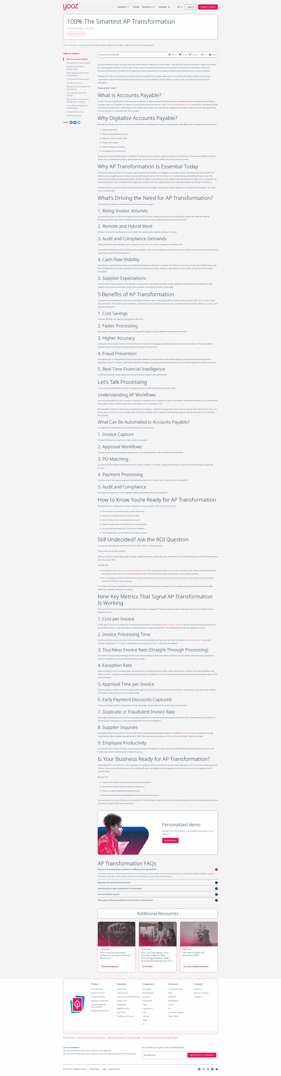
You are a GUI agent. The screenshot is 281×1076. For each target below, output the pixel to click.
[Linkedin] (212, 1069)
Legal (104, 1069)
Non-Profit (121, 1012)
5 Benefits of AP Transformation (78, 79)
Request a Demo (208, 7)
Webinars (172, 997)
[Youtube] (217, 1069)
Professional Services (125, 1016)
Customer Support (176, 1012)
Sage (145, 1004)
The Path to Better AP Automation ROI (193, 954)
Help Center (173, 1016)
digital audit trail (145, 244)
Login (189, 7)
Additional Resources (74, 116)
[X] (78, 122)
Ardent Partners (189, 733)
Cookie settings (114, 1069)
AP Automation (97, 989)
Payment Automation (99, 1001)
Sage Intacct (148, 1008)
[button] (158, 869)
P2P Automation (97, 993)
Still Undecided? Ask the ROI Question (77, 94)
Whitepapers (173, 1001)
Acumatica (147, 989)
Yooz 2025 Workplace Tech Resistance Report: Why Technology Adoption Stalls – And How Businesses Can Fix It (157, 956)
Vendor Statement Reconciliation (99, 1005)
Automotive (121, 989)
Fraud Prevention (98, 997)
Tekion (145, 1020)
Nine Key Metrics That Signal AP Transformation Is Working (78, 100)
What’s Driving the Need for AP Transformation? (77, 74)
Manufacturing (123, 1008)
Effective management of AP (178, 104)
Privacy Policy (94, 1069)
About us (198, 989)
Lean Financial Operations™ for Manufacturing (124, 1038)
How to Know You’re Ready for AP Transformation (78, 88)
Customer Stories (175, 989)
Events (171, 1004)
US (178, 7)
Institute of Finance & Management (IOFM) (133, 570)
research (162, 674)
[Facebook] (75, 122)
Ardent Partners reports (172, 624)
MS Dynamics (148, 993)
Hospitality (121, 1004)
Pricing (136, 7)
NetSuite (146, 997)
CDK (144, 1012)
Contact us (198, 997)
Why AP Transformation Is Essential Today (76, 68)
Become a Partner (201, 993)
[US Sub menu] (181, 7)
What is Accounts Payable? (77, 59)
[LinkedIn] (71, 122)
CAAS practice (122, 993)
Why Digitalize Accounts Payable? (78, 63)
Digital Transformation (115, 45)
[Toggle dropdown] (128, 7)
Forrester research (193, 640)
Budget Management (100, 1011)
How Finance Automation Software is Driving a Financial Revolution (115, 955)
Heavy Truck (122, 1001)
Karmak (146, 1016)
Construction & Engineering (128, 997)
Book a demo (170, 840)
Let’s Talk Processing (74, 83)
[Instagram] (204, 1069)
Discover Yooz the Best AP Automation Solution (160, 1038)
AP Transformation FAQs (75, 112)
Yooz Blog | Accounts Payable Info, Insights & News (87, 45)
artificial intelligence (164, 176)
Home (65, 45)
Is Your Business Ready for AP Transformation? (77, 107)
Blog (170, 993)
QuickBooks (147, 1001)
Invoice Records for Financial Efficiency (91, 1038)
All (144, 1024)
